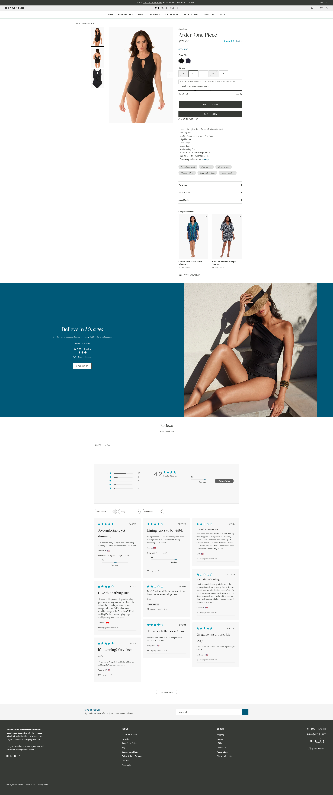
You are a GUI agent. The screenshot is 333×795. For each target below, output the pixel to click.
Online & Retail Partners (132, 756)
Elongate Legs (223, 166)
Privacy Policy (43, 785)
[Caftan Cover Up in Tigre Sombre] (227, 236)
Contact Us (221, 747)
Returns (220, 738)
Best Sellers (125, 14)
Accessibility (127, 765)
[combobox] (129, 511)
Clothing (154, 14)
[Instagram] (11, 756)
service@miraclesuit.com (15, 785)
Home (77, 23)
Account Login (223, 751)
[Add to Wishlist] (206, 216)
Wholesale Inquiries (224, 756)
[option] (141, 75)
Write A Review (224, 481)
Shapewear (172, 14)
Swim (141, 14)
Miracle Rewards (152, 2)
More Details (183, 199)
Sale (222, 14)
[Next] (170, 75)
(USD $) (322, 3)
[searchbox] (103, 511)
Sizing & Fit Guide (129, 743)
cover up (205, 159)
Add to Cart (210, 104)
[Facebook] (7, 756)
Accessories (191, 14)
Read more (210, 602)
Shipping (220, 734)
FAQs (219, 743)
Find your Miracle (14, 8)
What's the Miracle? (130, 734)
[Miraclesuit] (167, 8)
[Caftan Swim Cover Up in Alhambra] (193, 236)
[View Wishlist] (321, 8)
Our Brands (126, 760)
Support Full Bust (207, 172)
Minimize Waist (187, 172)
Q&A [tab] (107, 445)
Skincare (209, 14)
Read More (82, 366)
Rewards (125, 738)
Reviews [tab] (97, 445)
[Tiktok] (19, 756)
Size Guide (183, 49)
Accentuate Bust (188, 166)
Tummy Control (227, 172)
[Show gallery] (141, 75)
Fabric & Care (184, 192)
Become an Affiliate (130, 751)
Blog (123, 747)
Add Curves (206, 166)
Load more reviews (166, 692)
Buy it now (210, 114)
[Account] (311, 8)
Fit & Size (182, 185)
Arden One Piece (88, 23)
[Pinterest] (15, 756)
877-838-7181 (30, 785)
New (110, 14)
